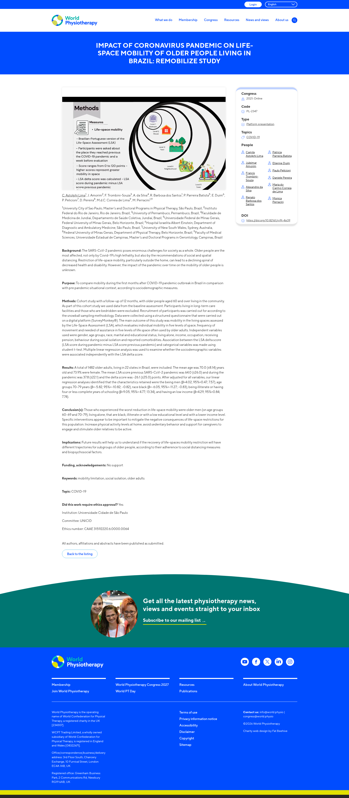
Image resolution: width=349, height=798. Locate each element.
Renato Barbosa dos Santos (254, 200)
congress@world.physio (258, 716)
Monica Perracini (278, 199)
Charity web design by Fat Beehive (265, 731)
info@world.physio (271, 712)
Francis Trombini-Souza (252, 176)
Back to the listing (80, 554)
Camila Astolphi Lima (254, 153)
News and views (257, 20)
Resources (231, 20)
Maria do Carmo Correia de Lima (281, 188)
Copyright (186, 738)
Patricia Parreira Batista (282, 153)
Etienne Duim (281, 163)
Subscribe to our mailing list (172, 620)
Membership (188, 20)
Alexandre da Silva (254, 188)
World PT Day (126, 691)
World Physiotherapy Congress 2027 (142, 685)
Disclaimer (187, 732)
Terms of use (188, 712)
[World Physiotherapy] (74, 20)
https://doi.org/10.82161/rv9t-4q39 (268, 220)
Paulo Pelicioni (281, 170)
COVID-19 (253, 137)
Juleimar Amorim (251, 164)
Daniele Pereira (282, 177)
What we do (163, 20)
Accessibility (188, 725)
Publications (188, 691)
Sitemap (185, 745)
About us (281, 20)
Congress (211, 20)
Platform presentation (260, 124)
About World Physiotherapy (263, 685)
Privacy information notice (198, 719)
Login (253, 4)
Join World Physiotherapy (70, 691)
